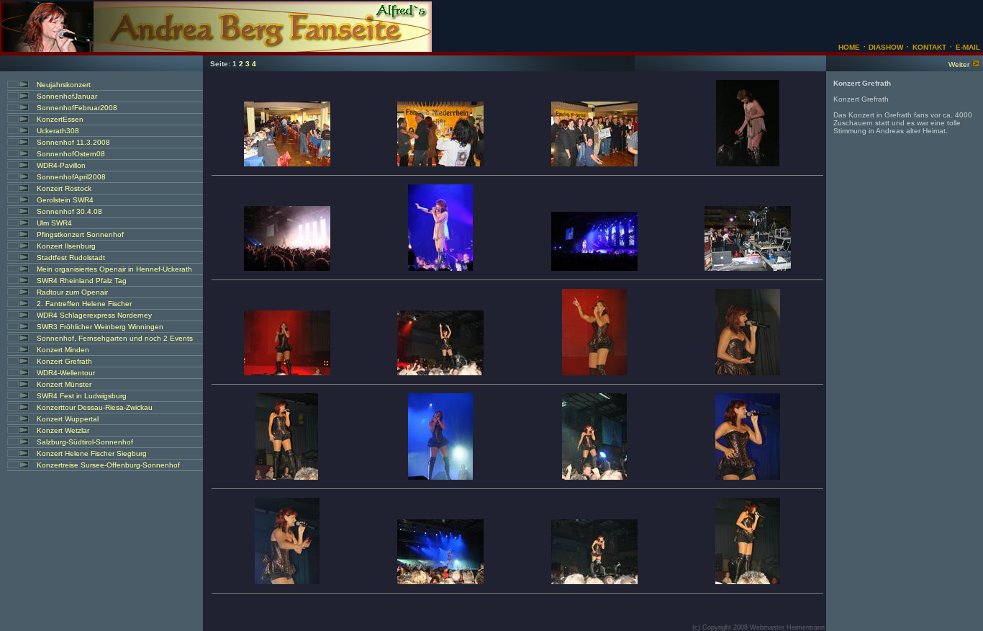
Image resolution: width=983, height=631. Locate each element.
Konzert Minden (63, 350)
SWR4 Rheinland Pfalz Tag (82, 281)
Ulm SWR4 (54, 223)
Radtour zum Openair (72, 292)
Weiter (958, 64)
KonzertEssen (60, 119)
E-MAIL (968, 47)
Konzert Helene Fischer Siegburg (92, 453)
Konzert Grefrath (64, 361)
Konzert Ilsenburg (66, 246)
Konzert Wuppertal (68, 419)
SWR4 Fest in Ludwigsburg (82, 396)
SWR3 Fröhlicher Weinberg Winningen (100, 327)
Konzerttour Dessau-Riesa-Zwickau (95, 407)
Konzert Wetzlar (63, 430)
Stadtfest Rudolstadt (71, 257)
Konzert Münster (64, 384)
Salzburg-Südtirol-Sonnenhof (85, 442)
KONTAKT (929, 47)
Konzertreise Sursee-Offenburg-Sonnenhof (108, 465)
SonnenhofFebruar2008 (77, 108)
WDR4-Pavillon (61, 165)
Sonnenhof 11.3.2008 (73, 142)
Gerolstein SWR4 (65, 200)
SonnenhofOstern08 (71, 154)
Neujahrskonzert (64, 85)
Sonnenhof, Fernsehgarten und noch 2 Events (115, 338)
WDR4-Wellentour (66, 373)
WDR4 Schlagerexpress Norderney (94, 315)
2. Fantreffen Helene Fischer (84, 304)
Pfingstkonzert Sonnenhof (80, 234)
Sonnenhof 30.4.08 (69, 211)
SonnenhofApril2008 (71, 177)
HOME (849, 47)
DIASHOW (884, 47)
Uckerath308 (58, 131)
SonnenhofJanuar (67, 96)
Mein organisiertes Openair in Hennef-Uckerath (114, 269)
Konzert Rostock (64, 188)
